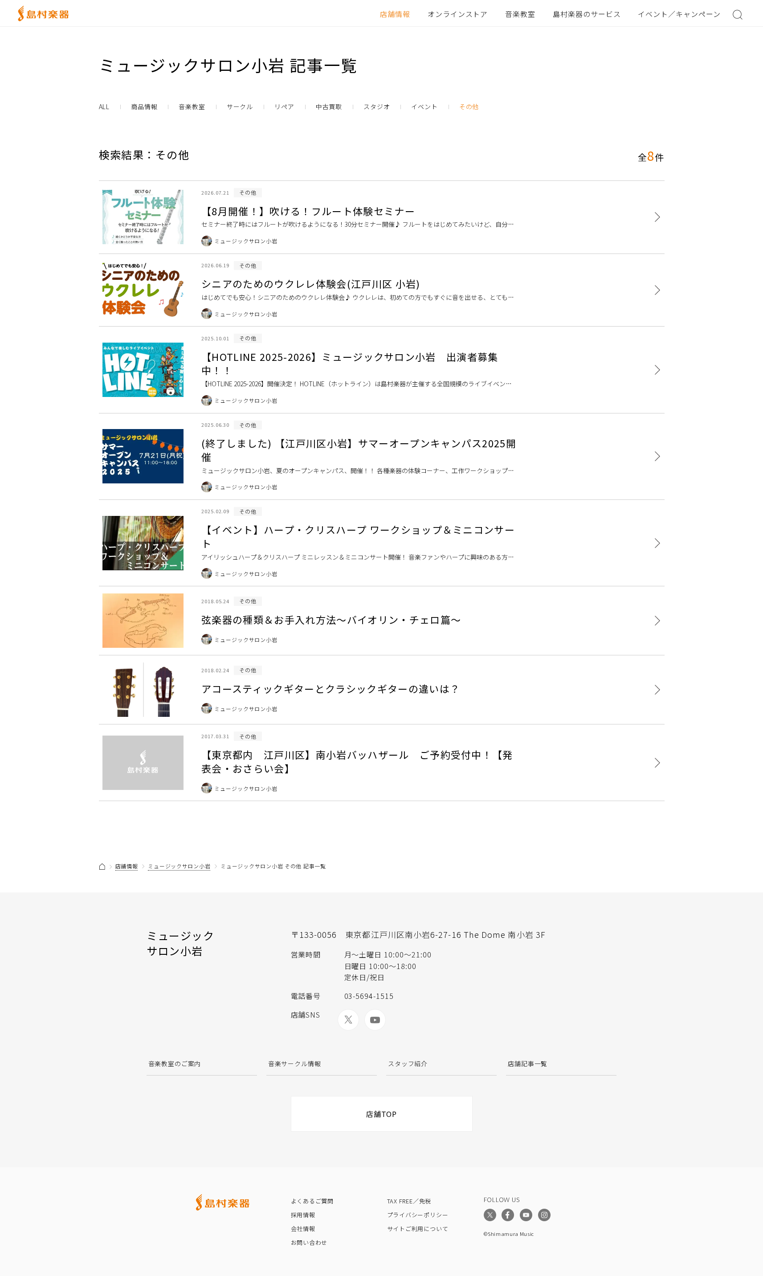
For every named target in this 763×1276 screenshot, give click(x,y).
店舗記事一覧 (527, 1063)
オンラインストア (458, 13)
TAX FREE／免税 (409, 1201)
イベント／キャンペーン (679, 13)
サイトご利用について (418, 1228)
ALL (104, 106)
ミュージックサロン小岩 (179, 866)
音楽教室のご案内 (174, 1063)
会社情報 (303, 1228)
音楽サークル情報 (294, 1063)
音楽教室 (520, 13)
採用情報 (303, 1215)
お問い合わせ (309, 1242)
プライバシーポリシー (418, 1215)
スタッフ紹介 (408, 1063)
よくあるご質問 (312, 1201)
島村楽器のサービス (587, 13)
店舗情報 (395, 13)
